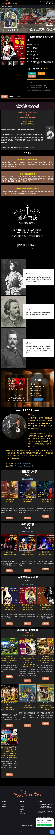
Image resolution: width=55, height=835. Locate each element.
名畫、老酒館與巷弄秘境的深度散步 (46, 662)
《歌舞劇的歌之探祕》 (9, 554)
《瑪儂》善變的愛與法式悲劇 (10, 6)
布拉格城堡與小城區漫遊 (27, 707)
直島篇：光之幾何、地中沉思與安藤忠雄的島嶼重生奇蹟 (9, 757)
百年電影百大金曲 (9, 605)
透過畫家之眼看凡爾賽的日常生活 (46, 708)
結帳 (52, 1)
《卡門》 (37, 384)
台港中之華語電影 (46, 609)
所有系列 (19, 96)
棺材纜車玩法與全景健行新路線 (9, 662)
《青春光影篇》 (27, 606)
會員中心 (22, 811)
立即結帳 (41, 73)
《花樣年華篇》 (46, 606)
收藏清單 (22, 806)
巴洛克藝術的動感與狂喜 (9, 709)
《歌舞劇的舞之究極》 (27, 554)
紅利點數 (22, 809)
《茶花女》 (38, 388)
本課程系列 (11, 96)
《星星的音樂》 (46, 502)
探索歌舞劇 (9, 552)
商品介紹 (4, 96)
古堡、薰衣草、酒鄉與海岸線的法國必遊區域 (27, 666)
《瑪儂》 (37, 393)
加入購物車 (32, 73)
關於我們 (4, 804)
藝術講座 (46, 703)
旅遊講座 (9, 656)
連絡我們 (4, 806)
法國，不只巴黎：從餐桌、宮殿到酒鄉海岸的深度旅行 (27, 658)
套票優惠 (32, 76)
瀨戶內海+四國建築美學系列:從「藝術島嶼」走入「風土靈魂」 (9, 749)
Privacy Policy (5, 809)
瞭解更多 (9, 517)
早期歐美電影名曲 (9, 609)
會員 (41, 1)
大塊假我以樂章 (9, 499)
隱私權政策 (30, 825)
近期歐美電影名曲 (27, 609)
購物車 (48, 1)
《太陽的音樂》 (9, 502)
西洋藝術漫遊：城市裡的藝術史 (9, 704)
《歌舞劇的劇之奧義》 (46, 554)
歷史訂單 (22, 804)
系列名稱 (29, 61)
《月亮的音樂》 (27, 502)
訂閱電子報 (22, 813)
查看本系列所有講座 (27, 479)
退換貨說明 (24, 825)
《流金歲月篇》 (9, 606)
